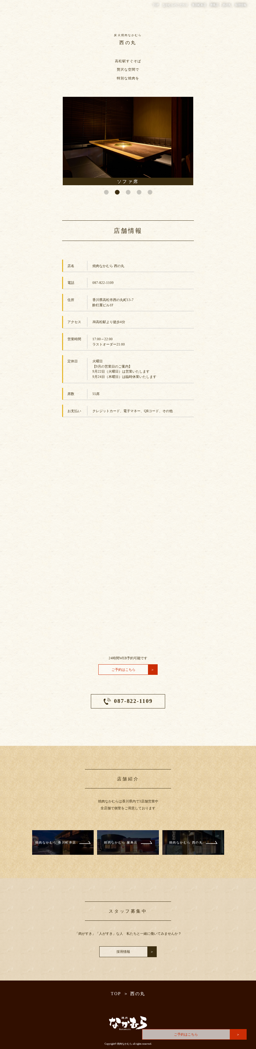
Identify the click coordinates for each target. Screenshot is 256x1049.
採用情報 (240, 5)
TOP (156, 5)
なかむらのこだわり (175, 5)
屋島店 (214, 5)
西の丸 (227, 5)
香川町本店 (199, 5)
